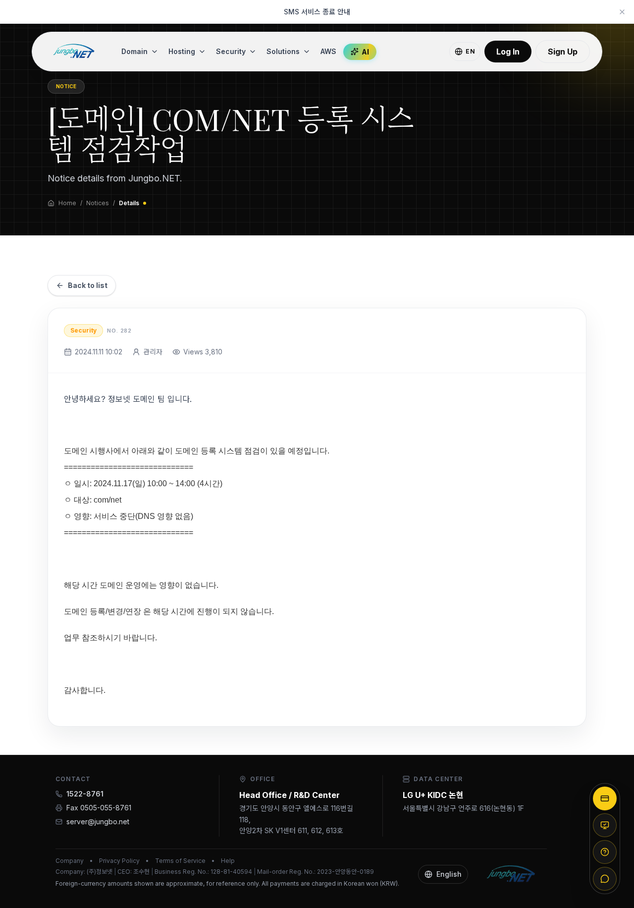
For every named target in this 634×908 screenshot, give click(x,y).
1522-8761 (85, 794)
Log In (508, 52)
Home (67, 203)
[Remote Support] (605, 825)
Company (69, 860)
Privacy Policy (119, 860)
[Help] (605, 852)
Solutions (283, 51)
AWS (328, 51)
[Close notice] (622, 12)
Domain (134, 51)
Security (231, 51)
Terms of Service (180, 860)
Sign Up (563, 52)
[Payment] (605, 798)
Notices (97, 203)
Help (228, 860)
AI (365, 52)
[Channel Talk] (605, 879)
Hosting (181, 51)
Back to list (87, 285)
